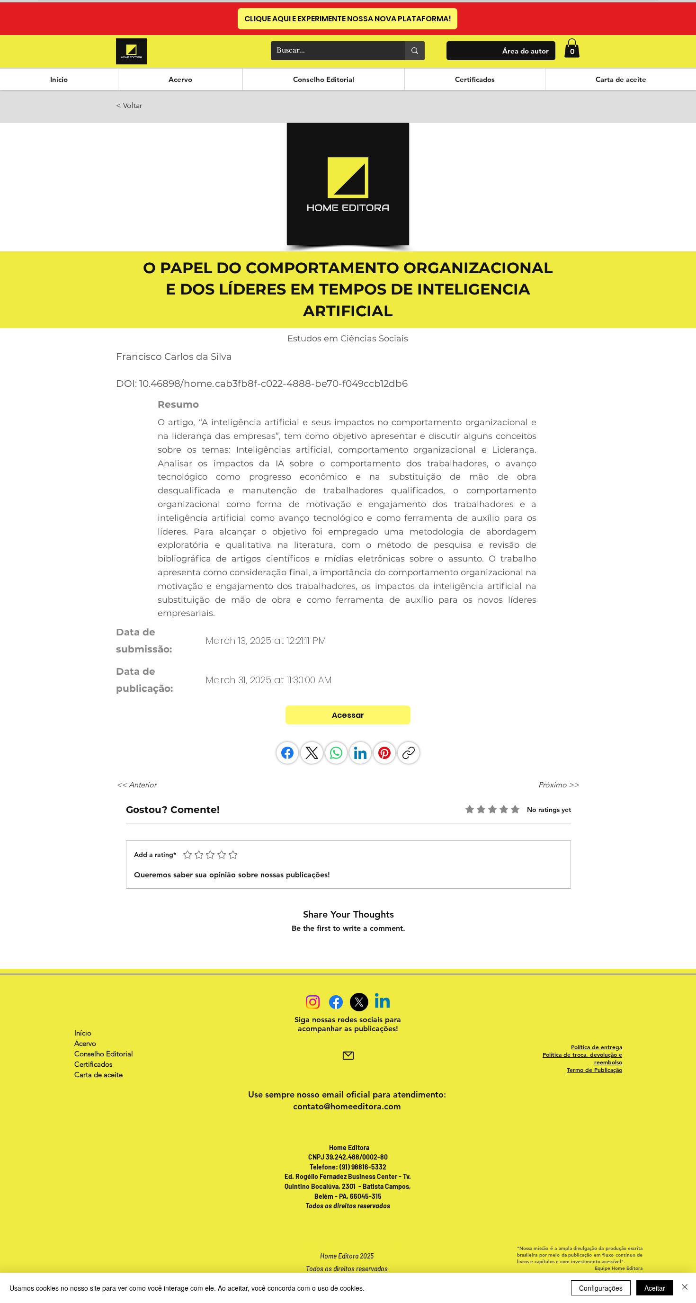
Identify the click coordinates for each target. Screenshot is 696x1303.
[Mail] (348, 1055)
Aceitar (654, 1288)
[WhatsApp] (336, 753)
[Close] (684, 1287)
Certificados (93, 1064)
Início (82, 1032)
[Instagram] (312, 1002)
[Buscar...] (415, 50)
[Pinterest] (384, 753)
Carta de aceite (98, 1074)
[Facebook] (287, 753)
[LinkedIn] (360, 753)
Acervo (85, 1043)
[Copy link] (408, 753)
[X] (359, 1002)
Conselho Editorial (103, 1053)
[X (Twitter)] (312, 753)
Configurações (601, 1288)
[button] (572, 48)
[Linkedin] (382, 1002)
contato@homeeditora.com (347, 1106)
